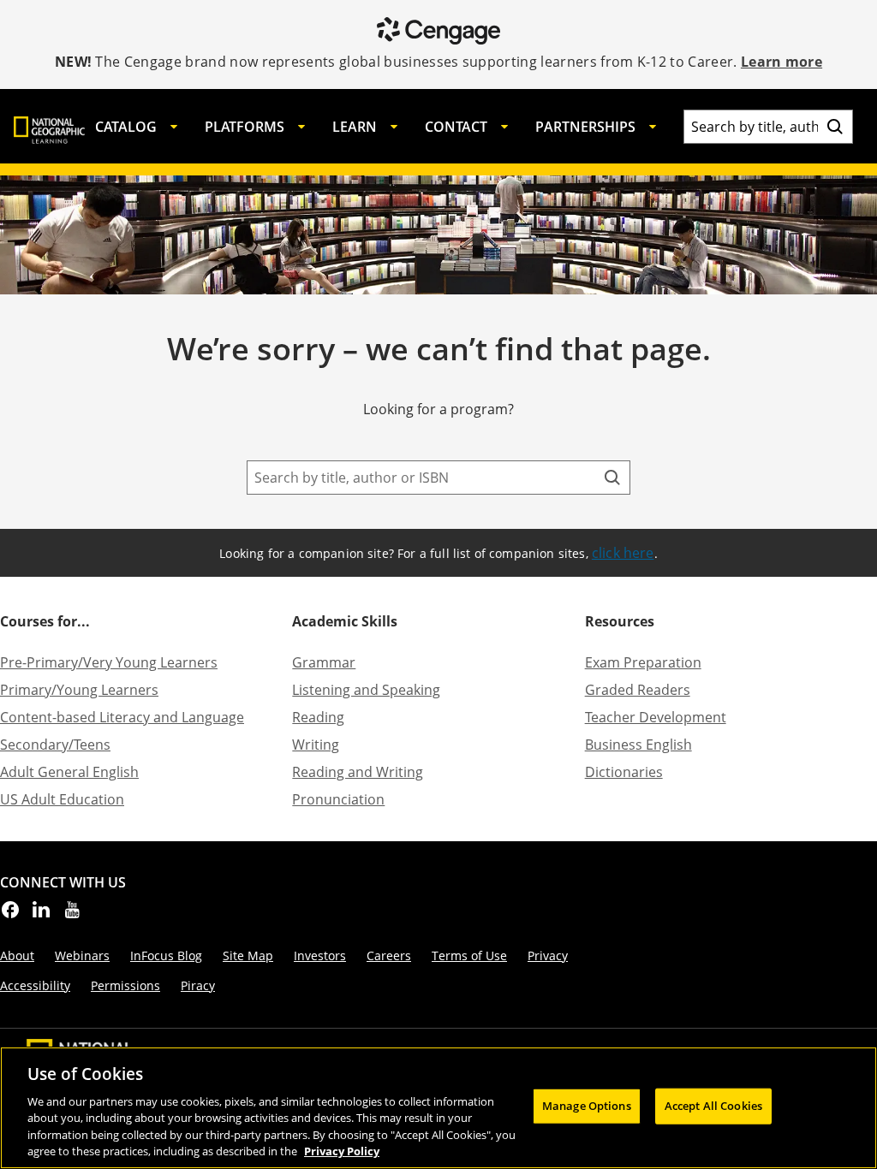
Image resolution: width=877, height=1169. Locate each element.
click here (623, 552)
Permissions (125, 985)
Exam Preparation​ (643, 662)
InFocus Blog (166, 955)
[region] (438, 1108)
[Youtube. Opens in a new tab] (72, 914)
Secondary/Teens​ (55, 744)
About (17, 955)
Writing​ (315, 744)
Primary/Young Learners (79, 689)
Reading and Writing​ (357, 772)
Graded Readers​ (637, 689)
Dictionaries (624, 772)
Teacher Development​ (655, 717)
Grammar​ (323, 662)
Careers (389, 955)
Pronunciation (338, 799)
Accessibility (35, 985)
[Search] (835, 127)
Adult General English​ (69, 772)
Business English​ (638, 744)
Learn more (781, 61)
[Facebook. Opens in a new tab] (10, 914)
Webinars (82, 955)
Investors (320, 955)
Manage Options (586, 1105)
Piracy (198, 985)
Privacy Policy (341, 1151)
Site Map (248, 955)
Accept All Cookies (713, 1105)
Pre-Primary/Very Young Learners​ (109, 662)
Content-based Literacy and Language (122, 717)
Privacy (548, 955)
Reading (318, 717)
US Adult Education (62, 799)
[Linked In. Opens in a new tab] (41, 914)
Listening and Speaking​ (366, 689)
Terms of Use (469, 955)
